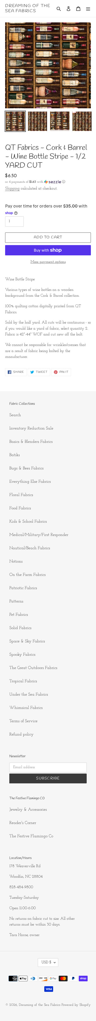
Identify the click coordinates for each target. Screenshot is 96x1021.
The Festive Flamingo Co (31, 836)
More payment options (48, 262)
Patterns (16, 601)
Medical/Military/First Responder (38, 535)
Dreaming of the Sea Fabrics (27, 9)
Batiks (14, 455)
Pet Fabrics (18, 615)
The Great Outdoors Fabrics (33, 668)
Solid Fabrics (20, 628)
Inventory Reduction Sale (31, 428)
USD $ (46, 962)
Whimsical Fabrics (26, 708)
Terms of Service (23, 721)
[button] (35, 182)
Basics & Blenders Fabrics (31, 442)
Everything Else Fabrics (30, 482)
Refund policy (21, 734)
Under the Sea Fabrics (28, 695)
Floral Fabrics (21, 495)
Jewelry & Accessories (28, 810)
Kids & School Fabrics (28, 522)
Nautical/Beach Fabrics (29, 548)
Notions (16, 562)
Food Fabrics (20, 508)
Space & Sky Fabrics (27, 641)
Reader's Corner (22, 823)
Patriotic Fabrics (23, 588)
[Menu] (88, 8)
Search (15, 415)
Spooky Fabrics (22, 655)
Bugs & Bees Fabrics (26, 468)
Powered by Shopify (76, 1005)
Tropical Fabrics (23, 681)
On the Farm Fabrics (27, 575)
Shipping (12, 188)
